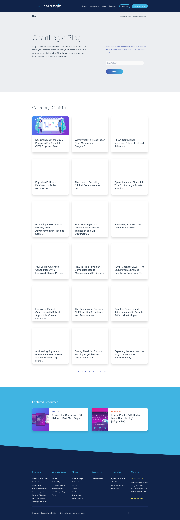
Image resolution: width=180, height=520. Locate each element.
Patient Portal (36, 485)
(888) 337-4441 (142, 489)
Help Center (76, 492)
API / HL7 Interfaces (117, 482)
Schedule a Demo (140, 6)
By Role (54, 479)
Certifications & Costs (118, 485)
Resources (112, 6)
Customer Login (77, 495)
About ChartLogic (77, 479)
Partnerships (115, 488)
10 (105, 371)
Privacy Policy (116, 513)
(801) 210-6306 (141, 492)
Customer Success (139, 16)
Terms (131, 513)
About (104, 6)
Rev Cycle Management (39, 488)
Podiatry (54, 495)
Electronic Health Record (40, 479)
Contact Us (75, 488)
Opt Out (125, 513)
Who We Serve (94, 6)
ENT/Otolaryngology (58, 492)
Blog (93, 482)
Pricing (141, 478)
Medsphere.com (139, 513)
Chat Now (125, 6)
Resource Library (125, 16)
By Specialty (56, 482)
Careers (74, 485)
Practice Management (39, 482)
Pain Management (57, 488)
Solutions (84, 6)
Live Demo (134, 478)
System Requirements (118, 479)
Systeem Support (77, 498)
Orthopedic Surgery (58, 485)
